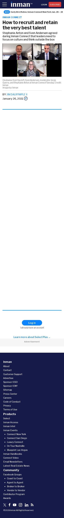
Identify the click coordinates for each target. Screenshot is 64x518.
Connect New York (16, 434)
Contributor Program (14, 494)
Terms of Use (10, 409)
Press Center (10, 394)
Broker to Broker (16, 486)
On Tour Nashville (16, 446)
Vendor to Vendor (16, 490)
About (6, 366)
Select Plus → (42, 337)
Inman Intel (9, 426)
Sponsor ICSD (10, 382)
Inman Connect (12, 17)
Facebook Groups (12, 474)
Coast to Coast (15, 478)
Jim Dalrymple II (16, 94)
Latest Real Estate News (16, 465)
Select (6, 418)
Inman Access (10, 422)
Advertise (8, 378)
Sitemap (7, 389)
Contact (7, 370)
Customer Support (12, 374)
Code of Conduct (12, 401)
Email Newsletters (13, 461)
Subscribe (55, 4)
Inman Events (10, 430)
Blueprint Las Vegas (17, 450)
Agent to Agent (15, 482)
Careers (7, 397)
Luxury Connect (15, 442)
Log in (44, 4)
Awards (7, 498)
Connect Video (11, 457)
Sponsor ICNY (10, 386)
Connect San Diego (17, 438)
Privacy (7, 405)
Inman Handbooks (12, 454)
